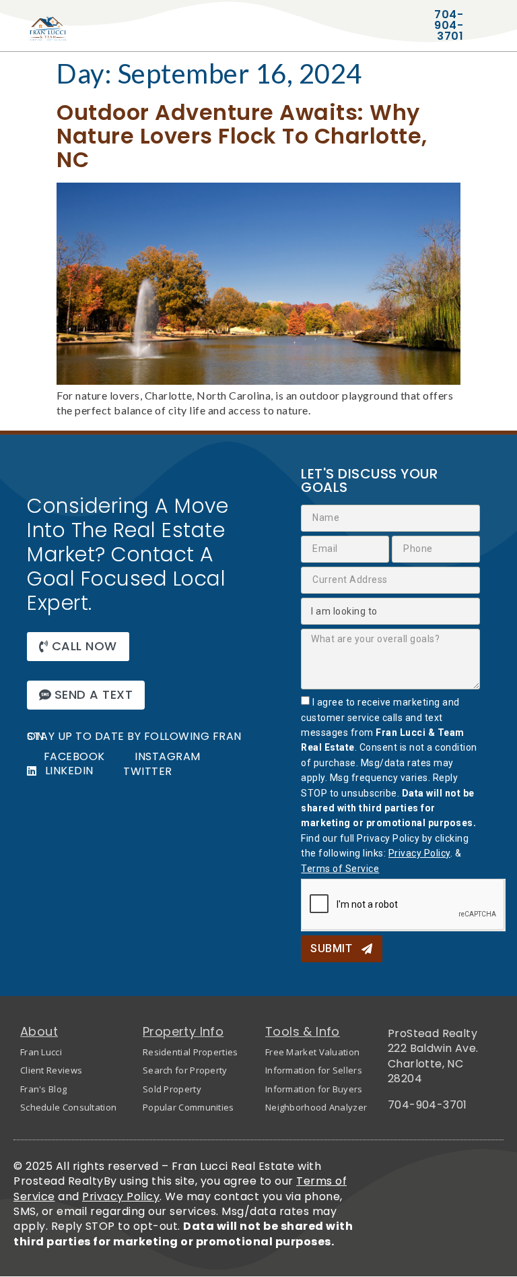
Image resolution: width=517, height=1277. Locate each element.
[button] (78, 646)
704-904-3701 (427, 1105)
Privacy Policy (419, 853)
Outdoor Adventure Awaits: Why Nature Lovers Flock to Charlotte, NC (242, 136)
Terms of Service (340, 868)
